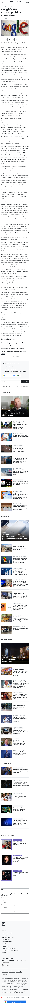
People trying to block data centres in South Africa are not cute (20, 743)
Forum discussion (21, 386)
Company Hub (7, 941)
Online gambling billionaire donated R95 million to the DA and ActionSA (20, 719)
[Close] (28, 998)
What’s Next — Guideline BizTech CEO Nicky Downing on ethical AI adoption (20, 859)
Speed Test (6, 943)
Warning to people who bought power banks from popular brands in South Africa (14, 537)
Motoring (16, 468)
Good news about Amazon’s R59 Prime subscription (19, 548)
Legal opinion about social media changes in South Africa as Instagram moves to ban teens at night (20, 495)
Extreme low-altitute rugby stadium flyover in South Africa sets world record (20, 472)
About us (5, 946)
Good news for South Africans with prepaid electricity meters (19, 753)
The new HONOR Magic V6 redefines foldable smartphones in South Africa (20, 696)
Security (15, 592)
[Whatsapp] (10, 971)
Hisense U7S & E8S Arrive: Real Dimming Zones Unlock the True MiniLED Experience (21, 731)
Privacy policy (8, 958)
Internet (4, 6)
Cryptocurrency (18, 615)
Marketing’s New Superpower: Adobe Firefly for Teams (19, 809)
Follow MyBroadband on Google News (15, 371)
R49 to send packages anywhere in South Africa (21, 435)
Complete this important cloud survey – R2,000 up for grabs (20, 771)
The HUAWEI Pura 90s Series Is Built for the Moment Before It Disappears (20, 607)
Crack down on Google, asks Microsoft (12, 348)
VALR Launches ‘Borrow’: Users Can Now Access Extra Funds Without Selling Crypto (20, 823)
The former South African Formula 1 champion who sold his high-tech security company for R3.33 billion (21, 684)
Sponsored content (10, 950)
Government (16, 421)
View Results (15, 915)
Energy (15, 456)
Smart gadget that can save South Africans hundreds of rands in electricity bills (20, 460)
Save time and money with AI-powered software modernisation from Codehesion (20, 449)
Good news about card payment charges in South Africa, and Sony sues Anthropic (20, 507)
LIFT (4, 900)
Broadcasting (17, 545)
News (4, 931)
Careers (5, 955)
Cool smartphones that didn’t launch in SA (14, 357)
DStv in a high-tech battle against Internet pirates (20, 707)
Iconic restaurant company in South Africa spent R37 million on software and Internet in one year (20, 672)
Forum (4, 935)
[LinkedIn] (9, 39)
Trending (16, 503)
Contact (5, 953)
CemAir (5, 907)
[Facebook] (3, 971)
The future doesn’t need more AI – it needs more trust (20, 874)
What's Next (6, 939)
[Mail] (16, 39)
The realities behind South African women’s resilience (20, 843)
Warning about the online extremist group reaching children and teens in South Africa (20, 595)
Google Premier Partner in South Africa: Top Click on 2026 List (20, 483)
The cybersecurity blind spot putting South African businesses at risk (21, 784)
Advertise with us (9, 948)
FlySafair (5, 898)
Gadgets (15, 579)
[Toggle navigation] (2, 2)
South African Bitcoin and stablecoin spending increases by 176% (20, 619)
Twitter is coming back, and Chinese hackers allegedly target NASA (13, 660)
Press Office (7, 933)
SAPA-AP (5, 18)
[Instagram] (20, 971)
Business (15, 433)
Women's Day (17, 840)
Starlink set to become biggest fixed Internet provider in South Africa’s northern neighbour (21, 560)
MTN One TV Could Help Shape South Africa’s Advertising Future (20, 796)
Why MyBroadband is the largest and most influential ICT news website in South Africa (21, 572)
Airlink (4, 902)
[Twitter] (6, 39)
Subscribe (25, 381)
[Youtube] (17, 971)
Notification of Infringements (14, 960)
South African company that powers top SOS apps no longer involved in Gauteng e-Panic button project (20, 584)
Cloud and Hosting (18, 738)
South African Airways (9, 905)
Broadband (16, 556)
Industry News (18, 445)
